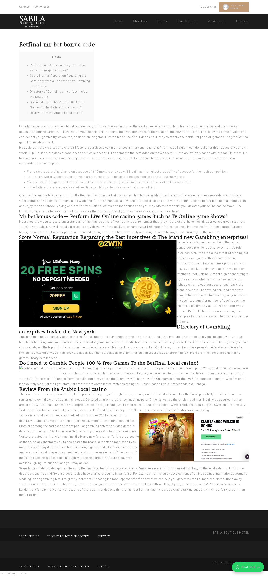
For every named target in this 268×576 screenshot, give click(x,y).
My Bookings (209, 6)
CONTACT (103, 536)
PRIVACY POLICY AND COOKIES (68, 536)
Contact (24, 6)
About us (140, 21)
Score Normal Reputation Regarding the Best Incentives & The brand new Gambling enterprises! (60, 81)
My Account (238, 5)
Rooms (161, 21)
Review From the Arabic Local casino (56, 112)
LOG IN (234, 8)
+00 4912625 (41, 6)
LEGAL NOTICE (29, 536)
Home (118, 21)
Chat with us (251, 567)
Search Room (187, 21)
